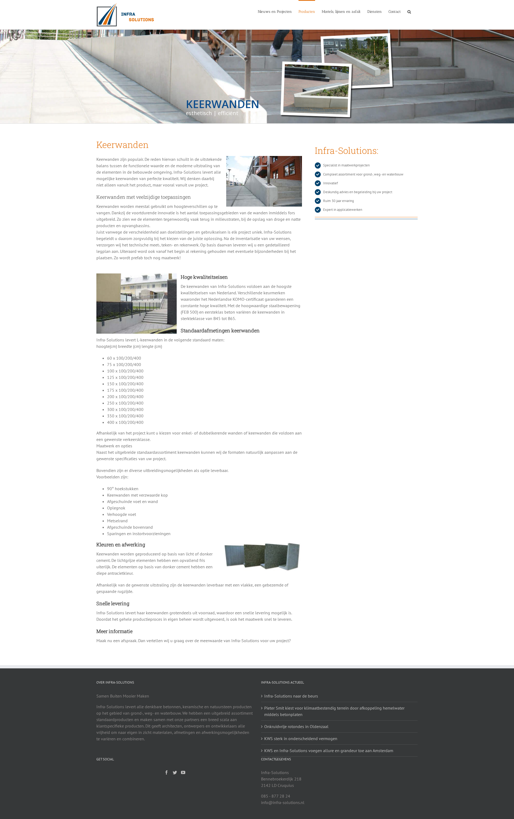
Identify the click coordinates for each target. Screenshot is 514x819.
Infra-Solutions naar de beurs (291, 696)
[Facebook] (166, 772)
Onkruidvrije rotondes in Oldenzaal (296, 726)
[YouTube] (183, 772)
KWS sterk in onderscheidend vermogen (300, 738)
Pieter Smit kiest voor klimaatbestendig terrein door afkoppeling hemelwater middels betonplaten (334, 711)
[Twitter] (175, 772)
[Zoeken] (409, 11)
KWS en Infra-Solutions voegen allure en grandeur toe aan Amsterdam (328, 750)
